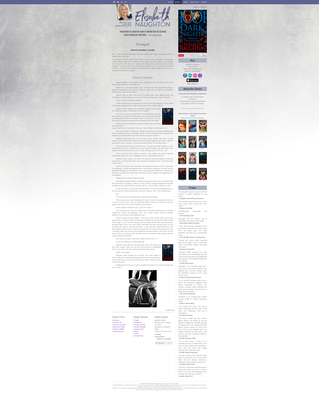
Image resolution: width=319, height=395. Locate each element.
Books (196, 7)
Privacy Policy (175, 383)
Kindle (137, 320)
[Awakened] (193, 158)
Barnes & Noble (119, 327)
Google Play (139, 336)
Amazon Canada (119, 325)
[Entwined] (193, 126)
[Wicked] (203, 174)
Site (170, 383)
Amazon (116, 320)
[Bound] (203, 142)
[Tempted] (203, 126)
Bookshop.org (118, 331)
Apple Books (139, 329)
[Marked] (182, 126)
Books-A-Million (119, 329)
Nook (136, 331)
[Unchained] (203, 158)
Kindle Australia (140, 327)
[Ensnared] (193, 174)
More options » (192, 84)
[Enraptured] (182, 142)
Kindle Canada (140, 325)
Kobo (136, 333)
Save (182, 55)
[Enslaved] (193, 142)
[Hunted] (182, 174)
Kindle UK (138, 322)
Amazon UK (117, 322)
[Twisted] (182, 158)
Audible (158, 334)
